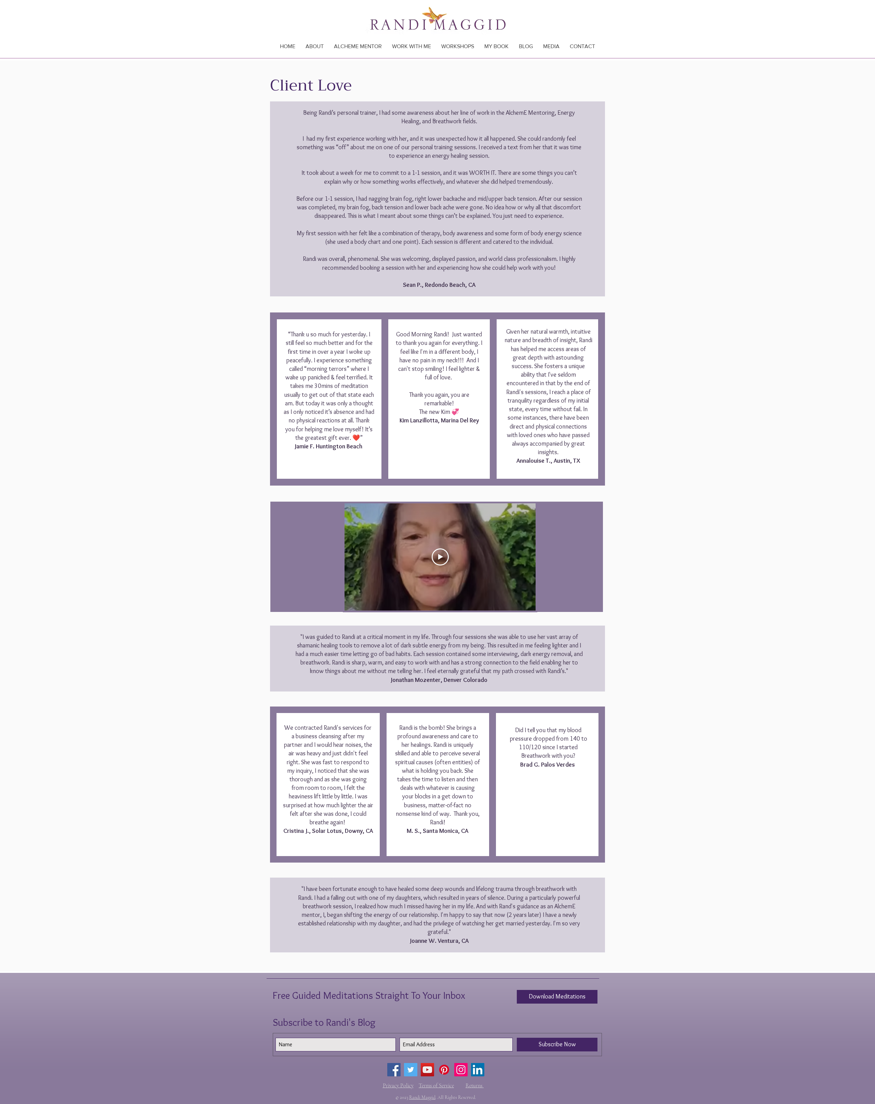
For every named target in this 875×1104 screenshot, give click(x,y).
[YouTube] (427, 1069)
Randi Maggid (422, 1097)
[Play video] (440, 556)
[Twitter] (410, 1069)
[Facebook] (394, 1069)
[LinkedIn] (477, 1069)
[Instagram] (461, 1069)
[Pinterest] (444, 1069)
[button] (411, 46)
